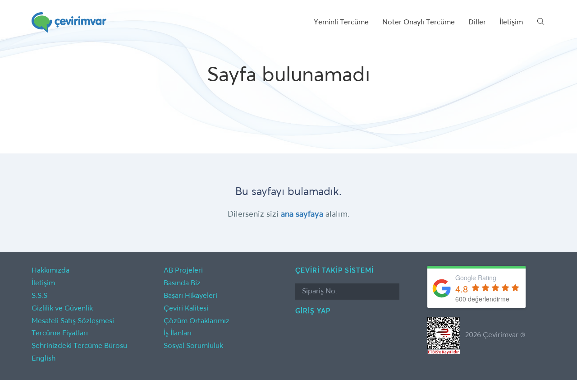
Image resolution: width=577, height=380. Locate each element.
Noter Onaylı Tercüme (418, 22)
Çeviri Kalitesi (186, 308)
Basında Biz (182, 283)
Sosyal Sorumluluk (193, 346)
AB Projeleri (183, 270)
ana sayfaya (302, 214)
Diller (477, 22)
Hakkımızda (50, 270)
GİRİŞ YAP (312, 311)
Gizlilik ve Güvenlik (62, 308)
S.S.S (39, 296)
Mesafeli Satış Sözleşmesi (73, 321)
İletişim (511, 22)
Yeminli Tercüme (341, 22)
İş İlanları (178, 333)
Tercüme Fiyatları (60, 333)
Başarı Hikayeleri (190, 296)
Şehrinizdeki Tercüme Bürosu (79, 346)
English (43, 358)
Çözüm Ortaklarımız (196, 321)
